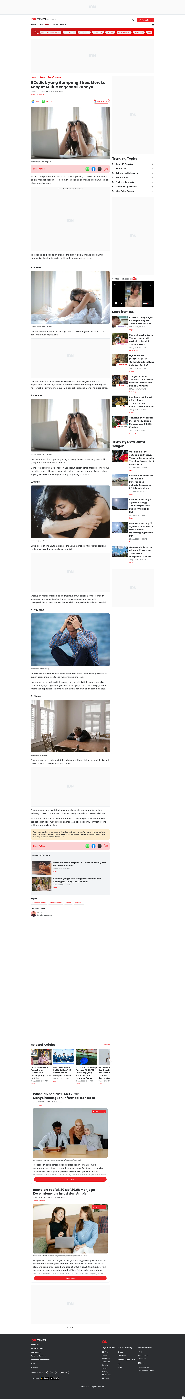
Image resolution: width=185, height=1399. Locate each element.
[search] (133, 20)
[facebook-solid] (93, 169)
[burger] (152, 24)
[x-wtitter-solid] (100, 169)
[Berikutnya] (110, 1040)
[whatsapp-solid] (87, 169)
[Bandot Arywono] (33, 914)
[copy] (106, 169)
